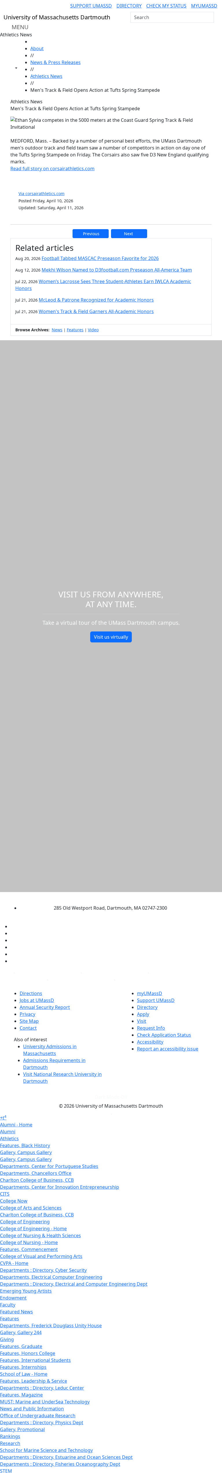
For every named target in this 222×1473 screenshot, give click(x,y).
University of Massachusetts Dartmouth (105, 896)
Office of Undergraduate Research (37, 1415)
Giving (7, 1339)
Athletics (9, 1138)
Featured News (16, 1311)
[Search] (209, 17)
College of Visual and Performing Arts (41, 1256)
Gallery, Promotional (22, 1429)
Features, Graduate (21, 1346)
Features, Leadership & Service (33, 1381)
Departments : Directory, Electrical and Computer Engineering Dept (73, 1284)
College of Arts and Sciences (31, 1208)
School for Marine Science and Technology (46, 1450)
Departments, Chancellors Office (35, 1173)
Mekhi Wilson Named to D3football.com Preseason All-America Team (117, 270)
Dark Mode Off (111, 1097)
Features (75, 329)
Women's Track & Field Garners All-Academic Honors (96, 311)
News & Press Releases (55, 62)
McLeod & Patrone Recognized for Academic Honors (96, 300)
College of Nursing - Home (29, 1242)
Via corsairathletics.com (41, 193)
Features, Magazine (21, 1395)
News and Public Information (32, 1408)
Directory (129, 6)
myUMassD (204, 6)
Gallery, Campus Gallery (26, 1152)
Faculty (7, 1305)
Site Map (29, 1021)
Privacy (27, 1014)
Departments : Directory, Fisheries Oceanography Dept (60, 1464)
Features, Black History (25, 1145)
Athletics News (46, 76)
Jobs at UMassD (37, 1000)
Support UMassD (91, 6)
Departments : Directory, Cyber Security (43, 1270)
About (37, 48)
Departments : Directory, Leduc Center (42, 1388)
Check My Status (166, 6)
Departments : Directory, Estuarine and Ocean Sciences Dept (66, 1457)
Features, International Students (35, 1360)
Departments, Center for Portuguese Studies (49, 1166)
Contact (28, 1028)
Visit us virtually (111, 637)
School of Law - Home (23, 1374)
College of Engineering (25, 1221)
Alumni (7, 1131)
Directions (31, 993)
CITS (5, 1194)
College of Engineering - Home (33, 1228)
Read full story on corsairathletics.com (52, 168)
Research (10, 1443)
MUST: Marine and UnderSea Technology (45, 1402)
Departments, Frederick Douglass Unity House (51, 1325)
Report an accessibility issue (167, 1049)
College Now (13, 1201)
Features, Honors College (27, 1353)
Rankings (10, 1436)
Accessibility (150, 1042)
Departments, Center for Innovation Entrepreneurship (59, 1187)
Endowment (13, 1298)
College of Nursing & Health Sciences (40, 1235)
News (57, 329)
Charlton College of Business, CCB (37, 1180)
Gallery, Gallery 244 (21, 1332)
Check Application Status (164, 1035)
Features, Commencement (29, 1249)
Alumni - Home (16, 1124)
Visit (141, 1021)
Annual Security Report (45, 1007)
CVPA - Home (14, 1263)
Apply (143, 1014)
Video (93, 329)
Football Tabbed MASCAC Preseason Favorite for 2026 (100, 258)
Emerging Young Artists (26, 1291)
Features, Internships (23, 1367)
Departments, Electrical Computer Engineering (51, 1277)
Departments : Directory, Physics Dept (41, 1422)
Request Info (151, 1028)
